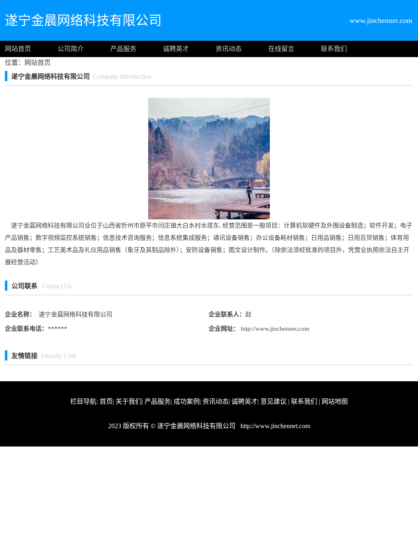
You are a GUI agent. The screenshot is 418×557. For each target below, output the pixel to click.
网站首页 (18, 48)
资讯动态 (229, 48)
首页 (106, 401)
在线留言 (281, 48)
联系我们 (334, 48)
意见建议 (273, 401)
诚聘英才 (176, 48)
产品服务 (123, 48)
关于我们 (129, 401)
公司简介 (71, 48)
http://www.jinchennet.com (274, 328)
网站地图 (335, 401)
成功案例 (186, 401)
